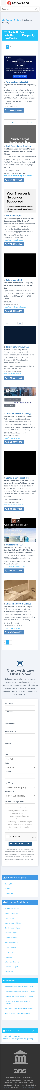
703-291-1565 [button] (15, 570)
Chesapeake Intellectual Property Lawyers (20, 991)
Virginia (9, 20)
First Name (9, 703)
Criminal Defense (11, 938)
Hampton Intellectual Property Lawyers (19, 996)
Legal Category (10, 783)
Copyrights (9, 884)
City (6, 755)
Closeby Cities (10, 980)
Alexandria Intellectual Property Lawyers (19, 986)
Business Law (10, 918)
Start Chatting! (21, 843)
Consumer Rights (11, 933)
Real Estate (9, 972)
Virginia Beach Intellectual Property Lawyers (17, 1014)
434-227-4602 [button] (15, 377)
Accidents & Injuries (12, 908)
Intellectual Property (16, 877)
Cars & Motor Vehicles (13, 923)
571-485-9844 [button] (15, 244)
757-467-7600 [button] (15, 179)
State (7, 763)
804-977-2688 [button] (15, 442)
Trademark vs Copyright (11, 1036)
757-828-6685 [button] (15, 110)
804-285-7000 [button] (15, 508)
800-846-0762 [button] (15, 632)
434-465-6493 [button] (15, 311)
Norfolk (17, 20)
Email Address (10, 723)
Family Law (9, 952)
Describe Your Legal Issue (14, 802)
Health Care (9, 957)
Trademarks (9, 894)
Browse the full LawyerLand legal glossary (18, 1039)
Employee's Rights (11, 942)
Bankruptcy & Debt (11, 913)
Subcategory (9, 791)
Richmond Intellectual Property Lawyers (19, 1008)
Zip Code (8, 771)
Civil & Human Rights (12, 928)
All (3, 20)
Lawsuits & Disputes (12, 967)
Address (8, 743)
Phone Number (10, 732)
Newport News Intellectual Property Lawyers (17, 1002)
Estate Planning (10, 947)
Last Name (9, 712)
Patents (7, 889)
